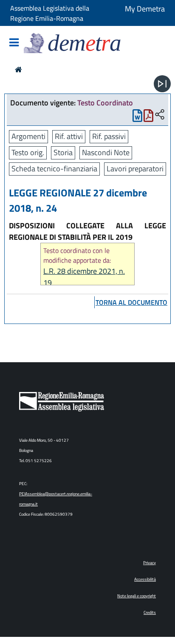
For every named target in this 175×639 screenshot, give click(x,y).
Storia (63, 152)
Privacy (149, 562)
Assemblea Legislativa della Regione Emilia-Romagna (49, 13)
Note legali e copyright (136, 596)
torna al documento (131, 302)
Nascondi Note (106, 152)
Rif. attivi (69, 136)
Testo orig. (27, 152)
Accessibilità (145, 579)
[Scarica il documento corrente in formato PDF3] (148, 117)
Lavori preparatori (135, 168)
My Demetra (145, 8)
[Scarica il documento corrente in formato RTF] (137, 117)
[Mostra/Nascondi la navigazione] (14, 43)
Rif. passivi (109, 136)
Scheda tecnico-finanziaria (54, 168)
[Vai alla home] (18, 69)
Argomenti (28, 136)
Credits (150, 612)
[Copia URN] (160, 115)
